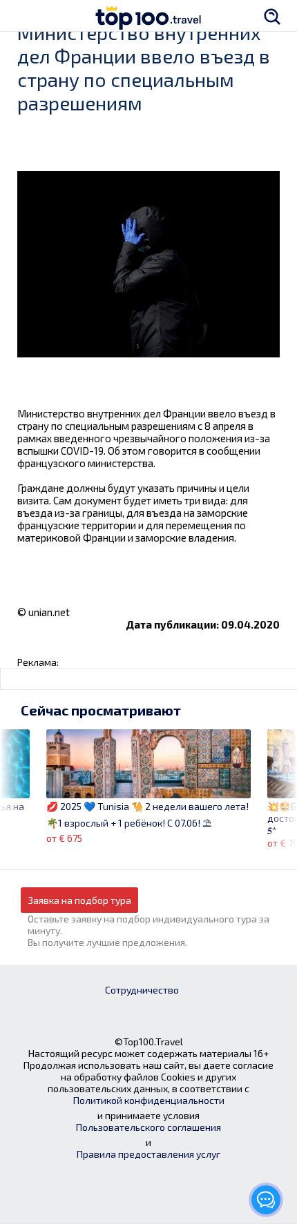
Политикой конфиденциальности (148, 1100)
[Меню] (24, 15)
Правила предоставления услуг (148, 1154)
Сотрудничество (142, 990)
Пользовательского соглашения (148, 1127)
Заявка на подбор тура (79, 900)
